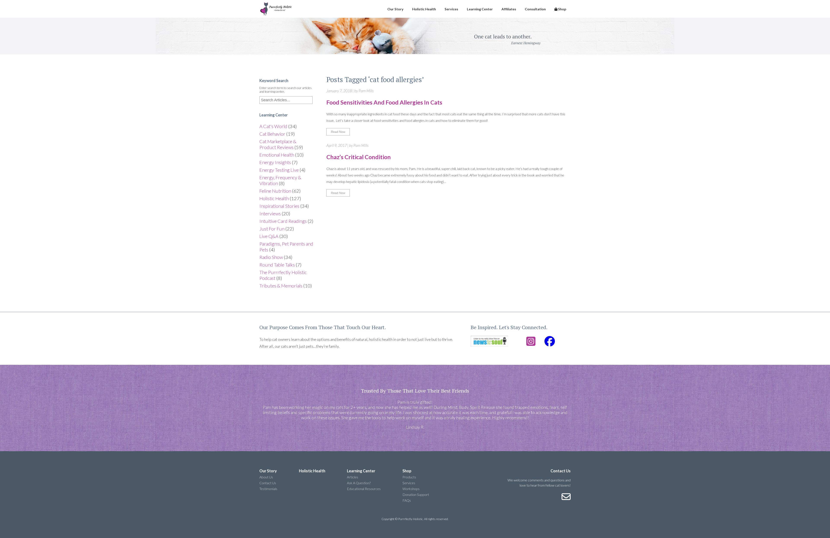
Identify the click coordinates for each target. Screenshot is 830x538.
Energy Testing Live (279, 170)
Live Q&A (268, 236)
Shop (561, 9)
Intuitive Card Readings (283, 221)
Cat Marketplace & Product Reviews (277, 144)
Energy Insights (275, 162)
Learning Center (480, 9)
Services (451, 9)
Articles (352, 477)
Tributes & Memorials (280, 286)
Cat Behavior (272, 134)
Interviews (270, 213)
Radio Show (271, 257)
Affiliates (508, 9)
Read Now (338, 131)
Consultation (535, 9)
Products (409, 477)
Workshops (411, 489)
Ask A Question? (359, 483)
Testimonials (268, 489)
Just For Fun (271, 229)
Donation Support (415, 494)
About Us (266, 477)
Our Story (395, 9)
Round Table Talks (277, 265)
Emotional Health (276, 155)
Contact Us (267, 483)
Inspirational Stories (279, 206)
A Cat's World (273, 126)
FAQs (406, 500)
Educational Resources (364, 489)
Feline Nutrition (275, 191)
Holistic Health (424, 9)
